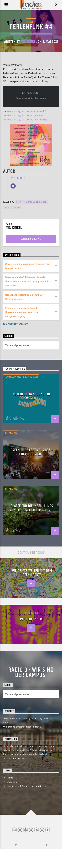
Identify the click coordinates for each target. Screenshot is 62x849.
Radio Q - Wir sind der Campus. (31, 672)
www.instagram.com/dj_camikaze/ (27, 119)
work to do (12, 207)
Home (10, 777)
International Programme (21, 377)
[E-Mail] (13, 186)
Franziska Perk (13, 473)
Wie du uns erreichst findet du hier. (22, 726)
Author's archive (31, 239)
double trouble (36, 202)
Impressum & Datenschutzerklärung (26, 786)
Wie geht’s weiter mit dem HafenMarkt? (32, 573)
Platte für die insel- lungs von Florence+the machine (31, 508)
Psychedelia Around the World (32, 396)
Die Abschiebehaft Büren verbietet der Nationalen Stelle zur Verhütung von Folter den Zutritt (28, 281)
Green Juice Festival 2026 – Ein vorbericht (32, 452)
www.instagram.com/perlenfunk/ (26, 111)
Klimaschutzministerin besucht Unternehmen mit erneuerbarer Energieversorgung (22, 312)
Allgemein (11, 433)
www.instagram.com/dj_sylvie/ (25, 115)
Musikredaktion (14, 417)
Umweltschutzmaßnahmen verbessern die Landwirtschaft (27, 265)
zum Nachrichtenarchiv (15, 323)
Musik (30, 21)
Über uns (12, 781)
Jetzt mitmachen (12, 758)
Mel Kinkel (29, 41)
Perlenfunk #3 (32, 619)
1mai (19, 202)
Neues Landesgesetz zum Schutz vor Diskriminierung (24, 296)
